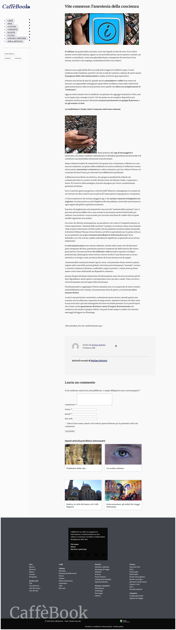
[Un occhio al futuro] (123, 454)
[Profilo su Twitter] (88, 555)
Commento (71, 405)
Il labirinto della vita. (76, 468)
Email (68, 414)
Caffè (10, 20)
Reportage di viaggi (102, 569)
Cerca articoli (15, 41)
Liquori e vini (135, 584)
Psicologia (99, 593)
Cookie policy (118, 626)
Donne (61, 576)
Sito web (68, 419)
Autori (73, 547)
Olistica (98, 596)
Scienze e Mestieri (16, 38)
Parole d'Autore (9, 54)
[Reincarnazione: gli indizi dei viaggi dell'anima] (123, 490)
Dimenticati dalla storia (67, 573)
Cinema (32, 574)
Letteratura (63, 583)
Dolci (131, 569)
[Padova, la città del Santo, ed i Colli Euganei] (83, 490)
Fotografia (33, 577)
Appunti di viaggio (136, 598)
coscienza (17, 58)
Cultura (11, 26)
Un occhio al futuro (115, 468)
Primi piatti (134, 572)
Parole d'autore (100, 577)
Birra (131, 587)
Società (11, 32)
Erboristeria (99, 588)
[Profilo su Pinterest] (96, 555)
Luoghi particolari (136, 596)
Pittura (31, 572)
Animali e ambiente (102, 567)
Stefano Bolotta (99, 345)
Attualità (98, 572)
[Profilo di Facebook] (72, 555)
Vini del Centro (34, 588)
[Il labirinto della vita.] (83, 454)
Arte (9, 23)
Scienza (98, 574)
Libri (60, 586)
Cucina (11, 35)
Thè (30, 583)
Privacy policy (107, 626)
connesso (7, 58)
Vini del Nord (34, 586)
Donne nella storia (66, 581)
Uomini (61, 578)
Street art (32, 569)
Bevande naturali (136, 589)
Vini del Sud (33, 591)
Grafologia (99, 591)
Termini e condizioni (93, 626)
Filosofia (62, 571)
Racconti (62, 588)
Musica (32, 567)
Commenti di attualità (103, 579)
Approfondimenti (101, 582)
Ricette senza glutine (137, 577)
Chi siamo (75, 544)
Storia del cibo (135, 567)
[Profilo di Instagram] (80, 555)
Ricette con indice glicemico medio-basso (138, 580)
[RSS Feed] (103, 555)
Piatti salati (134, 574)
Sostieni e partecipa (78, 549)
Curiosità (12, 29)
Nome (68, 409)
